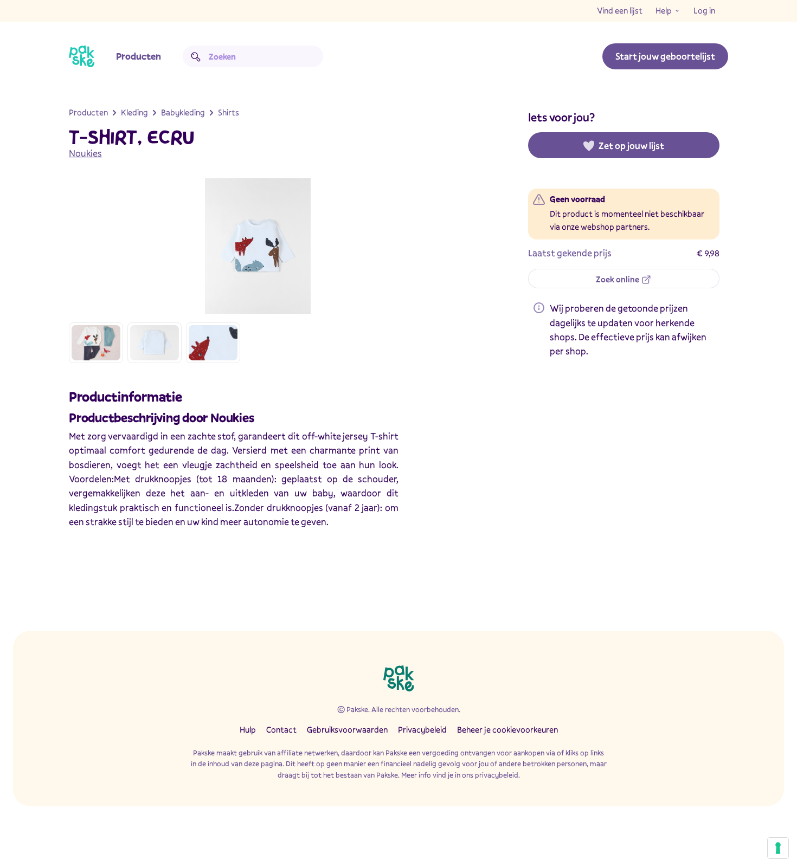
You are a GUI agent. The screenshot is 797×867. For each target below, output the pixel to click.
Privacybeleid (422, 729)
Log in (704, 10)
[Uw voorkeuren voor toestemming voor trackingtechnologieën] (778, 848)
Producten (138, 56)
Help (663, 10)
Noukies (85, 153)
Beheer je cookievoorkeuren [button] (507, 729)
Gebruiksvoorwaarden (347, 729)
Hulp (248, 729)
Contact (281, 729)
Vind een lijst (619, 10)
